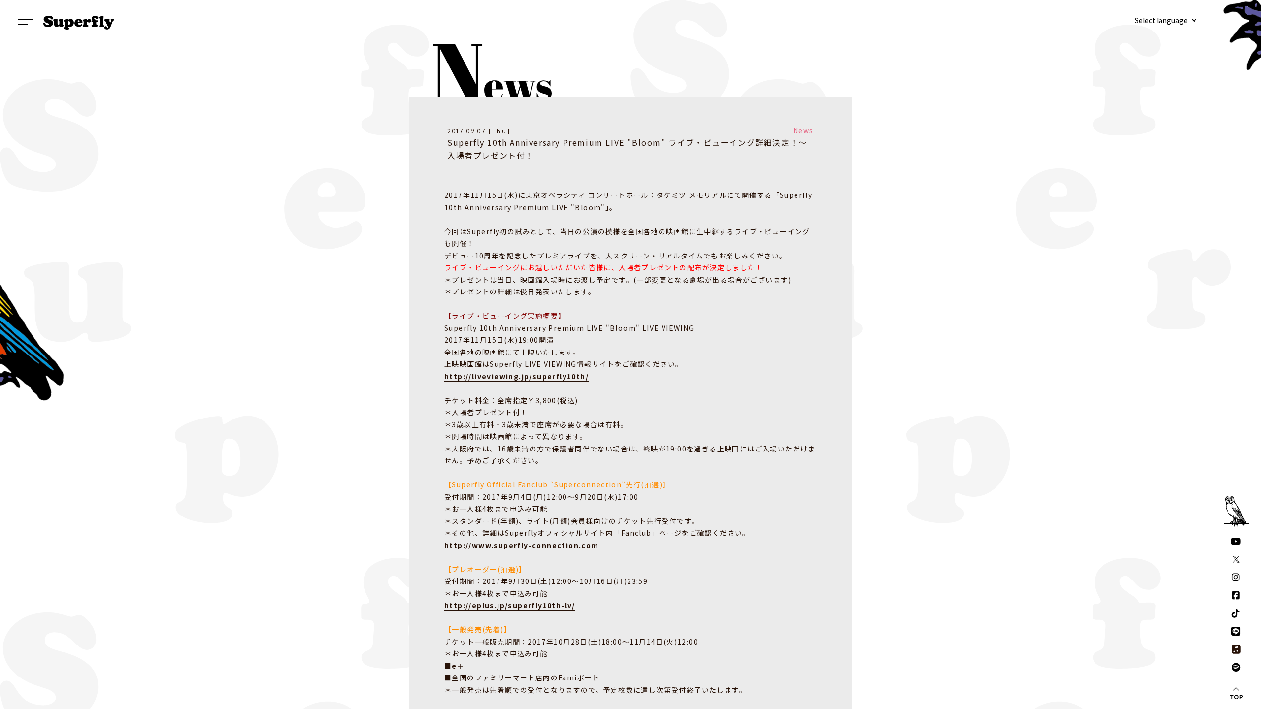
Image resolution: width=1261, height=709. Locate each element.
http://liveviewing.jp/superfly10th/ (516, 376)
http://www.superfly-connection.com (521, 545)
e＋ (458, 666)
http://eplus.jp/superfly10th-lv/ (509, 605)
